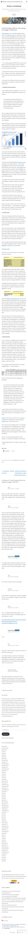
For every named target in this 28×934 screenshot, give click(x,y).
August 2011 (4, 833)
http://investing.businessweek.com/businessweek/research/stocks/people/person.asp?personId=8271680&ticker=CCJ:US (14, 621)
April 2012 (4, 819)
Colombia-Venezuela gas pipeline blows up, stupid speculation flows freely (20, 473)
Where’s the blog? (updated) (13, 894)
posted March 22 (16, 155)
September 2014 (5, 768)
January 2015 (4, 762)
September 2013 (5, 789)
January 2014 (4, 782)
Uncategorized (16, 460)
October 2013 (4, 788)
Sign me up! (5, 734)
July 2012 (3, 814)
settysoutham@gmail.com (7, 716)
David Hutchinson (12, 670)
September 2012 (5, 810)
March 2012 (4, 821)
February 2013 (5, 801)
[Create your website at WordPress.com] (14, 1)
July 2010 (3, 855)
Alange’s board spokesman (13, 298)
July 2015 (3, 751)
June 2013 (4, 795)
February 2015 (5, 760)
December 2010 (5, 847)
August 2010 (4, 853)
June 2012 (4, 815)
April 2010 (4, 860)
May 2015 (4, 755)
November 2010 (5, 848)
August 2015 (4, 749)
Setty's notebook (14, 6)
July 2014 (3, 772)
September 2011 (5, 831)
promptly (21, 167)
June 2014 (4, 774)
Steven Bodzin (6, 698)
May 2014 (4, 775)
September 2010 (5, 852)
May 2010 (4, 859)
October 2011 (4, 829)
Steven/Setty (4, 906)
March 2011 (4, 841)
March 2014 (4, 779)
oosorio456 (4, 910)
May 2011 (4, 838)
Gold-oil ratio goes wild (12, 905)
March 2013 (4, 800)
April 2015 (4, 756)
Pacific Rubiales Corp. (7, 33)
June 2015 (4, 753)
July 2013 (3, 793)
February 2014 (5, 781)
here (9, 704)
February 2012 (5, 822)
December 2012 (5, 805)
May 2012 (4, 817)
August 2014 (4, 770)
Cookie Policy (7, 928)
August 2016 (4, 746)
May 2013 (4, 796)
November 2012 (5, 807)
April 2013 (4, 798)
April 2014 (4, 777)
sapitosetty (11, 556)
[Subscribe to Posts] (2, 920)
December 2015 (5, 748)
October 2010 (4, 850)
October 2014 (4, 767)
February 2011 (5, 843)
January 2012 (4, 824)
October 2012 (4, 808)
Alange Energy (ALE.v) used (19, 162)
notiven (3, 905)
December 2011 (5, 826)
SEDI (25, 242)
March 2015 (4, 758)
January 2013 (4, 803)
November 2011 (5, 827)
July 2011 (3, 834)
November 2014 (5, 765)
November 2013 (5, 786)
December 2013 (5, 784)
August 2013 (4, 791)
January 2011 (4, 845)
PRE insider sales (6, 249)
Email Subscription (6, 721)
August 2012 (4, 812)
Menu (14, 14)
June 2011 (4, 836)
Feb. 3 (5, 129)
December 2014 (5, 763)
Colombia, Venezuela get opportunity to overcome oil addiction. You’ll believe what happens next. (14, 901)
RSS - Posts (5, 920)
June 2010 (4, 857)
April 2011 (4, 840)
